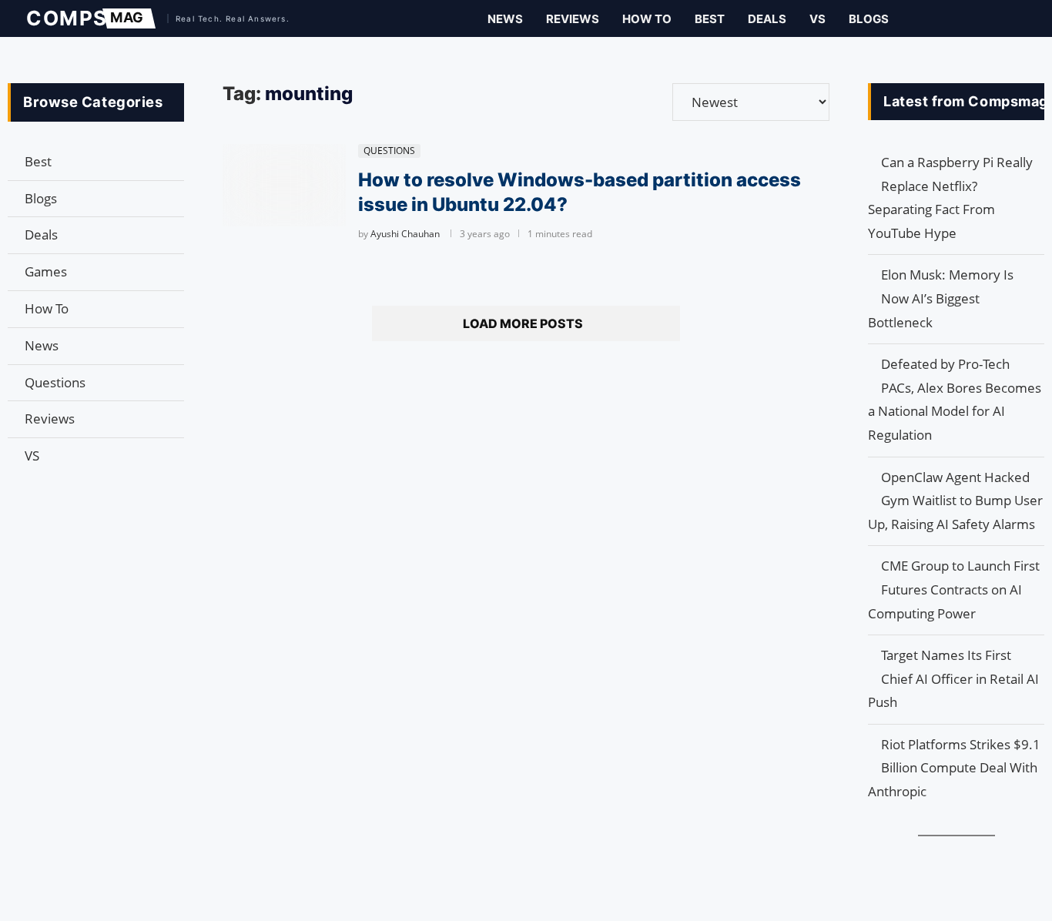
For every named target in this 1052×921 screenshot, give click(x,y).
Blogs (869, 19)
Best (710, 19)
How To (647, 19)
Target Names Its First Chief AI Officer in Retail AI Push (953, 678)
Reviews (572, 19)
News (505, 19)
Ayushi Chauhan (405, 233)
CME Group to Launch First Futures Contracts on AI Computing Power (954, 589)
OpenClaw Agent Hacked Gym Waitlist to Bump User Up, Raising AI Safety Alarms (955, 500)
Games (46, 271)
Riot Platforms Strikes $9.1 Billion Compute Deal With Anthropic (954, 767)
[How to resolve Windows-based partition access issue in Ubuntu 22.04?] (284, 185)
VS (817, 19)
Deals (767, 19)
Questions (55, 382)
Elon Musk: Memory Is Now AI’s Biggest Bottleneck (940, 298)
